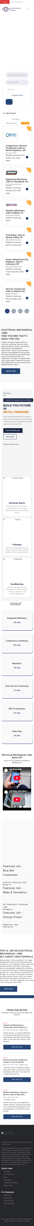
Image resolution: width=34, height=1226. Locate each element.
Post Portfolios (9, 1203)
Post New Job (9, 1174)
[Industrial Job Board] (11, 9)
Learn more (6, 1144)
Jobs (5, 1177)
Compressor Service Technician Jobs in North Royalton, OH (16, 148)
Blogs (5, 1023)
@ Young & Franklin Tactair (14, 267)
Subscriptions (8, 1198)
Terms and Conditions (11, 1183)
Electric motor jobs (11, 1030)
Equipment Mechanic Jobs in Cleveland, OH (17, 180)
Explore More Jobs (13, 430)
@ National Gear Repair (13, 215)
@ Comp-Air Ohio (11, 153)
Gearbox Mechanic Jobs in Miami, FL (15, 211)
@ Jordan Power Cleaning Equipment (13, 184)
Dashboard (7, 1195)
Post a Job (10, 437)
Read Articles (17, 1047)
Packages (7, 1171)
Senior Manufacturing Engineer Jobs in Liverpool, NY (17, 261)
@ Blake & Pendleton (12, 294)
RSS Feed (26, 123)
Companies (7, 1180)
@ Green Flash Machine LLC (14, 240)
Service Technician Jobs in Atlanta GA (15, 290)
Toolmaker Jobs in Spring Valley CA (15, 236)
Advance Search (17, 95)
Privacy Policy (8, 1185)
